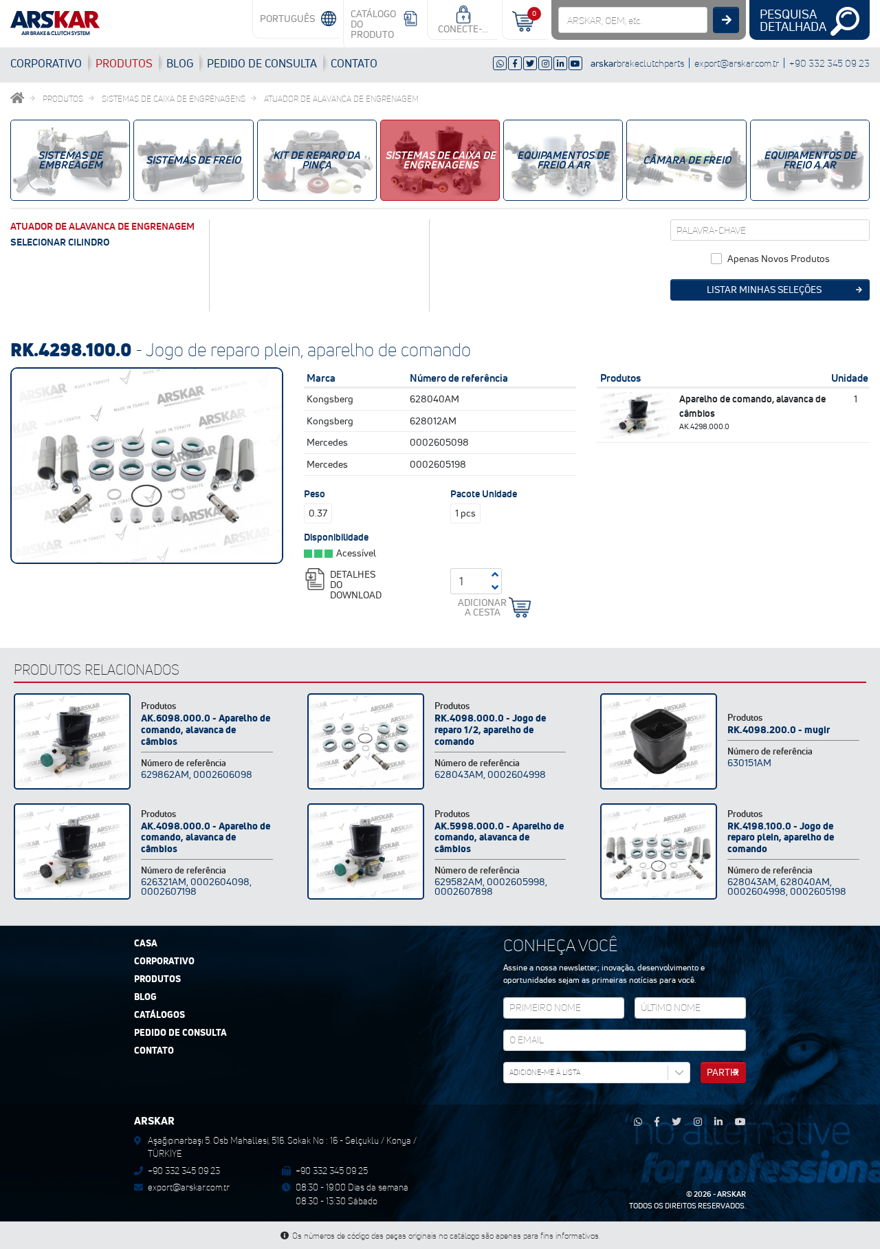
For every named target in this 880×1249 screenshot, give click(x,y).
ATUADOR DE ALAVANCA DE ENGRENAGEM (341, 99)
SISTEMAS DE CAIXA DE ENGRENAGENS (173, 99)
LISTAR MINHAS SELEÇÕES (764, 289)
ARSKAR (731, 1194)
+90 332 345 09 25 (332, 1170)
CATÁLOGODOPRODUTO (373, 24)
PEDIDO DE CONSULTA (180, 1033)
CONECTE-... (463, 29)
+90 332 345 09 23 (829, 63)
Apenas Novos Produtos (778, 258)
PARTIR (723, 1072)
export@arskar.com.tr (736, 63)
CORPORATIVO (46, 63)
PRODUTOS (124, 63)
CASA (145, 943)
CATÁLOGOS (159, 1015)
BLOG (179, 63)
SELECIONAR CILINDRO (59, 242)
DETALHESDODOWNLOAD (356, 584)
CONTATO (354, 63)
